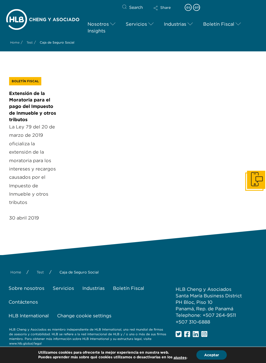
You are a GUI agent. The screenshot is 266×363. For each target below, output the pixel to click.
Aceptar (211, 355)
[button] (166, 11)
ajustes (180, 357)
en (197, 7)
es (188, 7)
